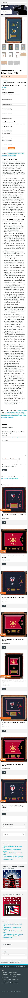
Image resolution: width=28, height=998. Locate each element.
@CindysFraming (20, 966)
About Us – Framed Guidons (10, 972)
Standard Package (12, 155)
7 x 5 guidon (7, 412)
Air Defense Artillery (6, 560)
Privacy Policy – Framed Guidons (11, 979)
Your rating (5, 435)
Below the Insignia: (7, 140)
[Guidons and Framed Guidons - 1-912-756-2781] (4, 6)
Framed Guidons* (4, 961)
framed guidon (9, 415)
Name (4, 459)
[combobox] (14, 827)
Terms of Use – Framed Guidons (11, 982)
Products (12, 961)
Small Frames (5, 81)
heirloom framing (17, 415)
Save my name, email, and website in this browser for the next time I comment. (14, 465)
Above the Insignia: (7, 126)
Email (12, 459)
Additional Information (12, 153)
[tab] (4, 153)
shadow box (11, 417)
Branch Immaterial (22, 410)
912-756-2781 (6, 966)
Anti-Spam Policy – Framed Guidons (12, 974)
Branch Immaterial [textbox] (13, 827)
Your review (5, 440)
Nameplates (4, 83)
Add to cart (11, 148)
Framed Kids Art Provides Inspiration (13, 856)
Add (4, 522)
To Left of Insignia (6, 133)
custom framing (15, 414)
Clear (5, 87)
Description (4, 153)
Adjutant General (5, 518)
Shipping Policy (7, 981)
